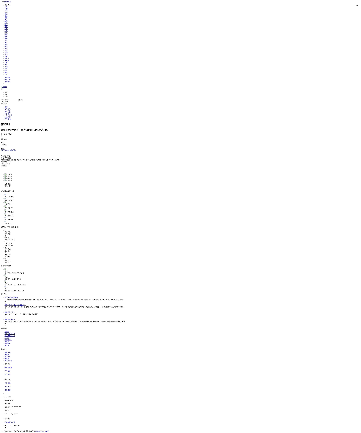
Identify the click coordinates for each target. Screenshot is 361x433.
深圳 (6, 72)
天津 (6, 50)
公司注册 (8, 109)
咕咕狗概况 (8, 367)
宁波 (6, 74)
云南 (6, 15)
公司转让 (9, 115)
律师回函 (8, 352)
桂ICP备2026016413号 (42, 431)
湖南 (6, 38)
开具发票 (8, 390)
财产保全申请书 (10, 334)
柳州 (6, 70)
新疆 (6, 68)
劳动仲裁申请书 (10, 336)
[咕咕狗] (4, 87)
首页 (6, 107)
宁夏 (6, 62)
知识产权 (8, 111)
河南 (6, 35)
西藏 (6, 21)
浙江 (6, 42)
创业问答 (8, 117)
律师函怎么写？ (10, 312)
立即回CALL (5, 150)
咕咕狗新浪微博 (10, 422)
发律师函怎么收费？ (11, 297)
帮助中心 (8, 79)
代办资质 (8, 113)
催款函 (7, 342)
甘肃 (6, 64)
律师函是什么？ (10, 319)
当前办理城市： (6, 162)
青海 (6, 66)
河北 (6, 33)
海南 (6, 13)
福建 (6, 44)
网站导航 (8, 78)
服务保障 (8, 383)
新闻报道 (8, 371)
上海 (6, 52)
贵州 (6, 19)
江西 (6, 17)
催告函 (7, 345)
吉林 (6, 56)
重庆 (6, 25)
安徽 (6, 46)
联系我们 (8, 81)
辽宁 (6, 54)
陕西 (6, 27)
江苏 (6, 40)
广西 (6, 9)
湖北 (6, 37)
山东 (6, 31)
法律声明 (8, 344)
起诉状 (7, 338)
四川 (6, 23)
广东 (6, 11)
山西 (6, 29)
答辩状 (7, 332)
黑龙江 (7, 58)
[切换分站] (7, 1)
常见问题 (8, 386)
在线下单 (13, 150)
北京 (6, 48)
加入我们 (8, 374)
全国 (6, 7)
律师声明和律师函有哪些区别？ (15, 305)
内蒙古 (7, 60)
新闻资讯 (8, 119)
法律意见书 (8, 340)
